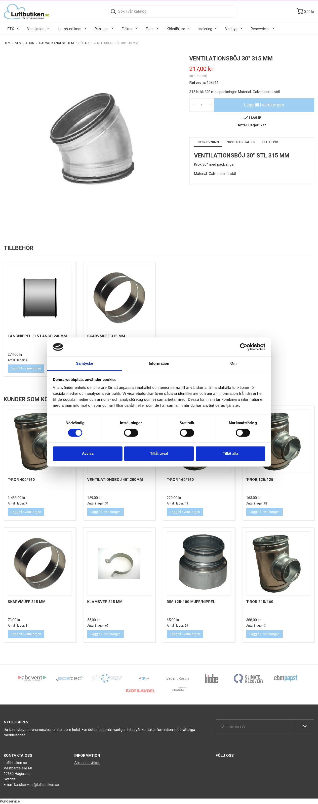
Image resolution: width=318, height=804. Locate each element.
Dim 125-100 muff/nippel (191, 602)
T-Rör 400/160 (21, 479)
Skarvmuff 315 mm (106, 336)
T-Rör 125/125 (259, 479)
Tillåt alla (230, 453)
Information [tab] (159, 363)
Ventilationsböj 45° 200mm (115, 479)
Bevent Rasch (177, 678)
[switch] (131, 433)
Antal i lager (248, 125)
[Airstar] (144, 678)
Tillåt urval (159, 453)
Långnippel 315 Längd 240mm (37, 336)
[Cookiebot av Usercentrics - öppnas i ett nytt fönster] (243, 347)
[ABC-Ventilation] (32, 678)
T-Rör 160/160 (180, 479)
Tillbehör (270, 142)
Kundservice (10, 801)
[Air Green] (107, 678)
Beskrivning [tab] (208, 142)
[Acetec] (69, 678)
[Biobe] (211, 678)
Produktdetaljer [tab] (240, 142)
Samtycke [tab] (84, 363)
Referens (197, 82)
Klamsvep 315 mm (104, 602)
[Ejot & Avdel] (140, 690)
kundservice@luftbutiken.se (36, 784)
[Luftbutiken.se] (26, 11)
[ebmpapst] (286, 678)
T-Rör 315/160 (259, 602)
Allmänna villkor (87, 762)
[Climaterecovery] (248, 678)
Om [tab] (233, 363)
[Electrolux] (178, 690)
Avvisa (87, 453)
